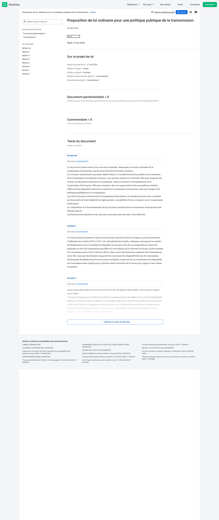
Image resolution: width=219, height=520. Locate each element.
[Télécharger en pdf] (196, 12)
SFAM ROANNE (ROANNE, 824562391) (36, 357)
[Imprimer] (191, 12)
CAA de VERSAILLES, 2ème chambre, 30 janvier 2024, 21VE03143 (106, 353)
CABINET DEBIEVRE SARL (31, 345)
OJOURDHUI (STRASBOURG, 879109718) (37, 348)
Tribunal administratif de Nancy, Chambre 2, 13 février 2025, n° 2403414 (108, 357)
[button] (165, 4)
